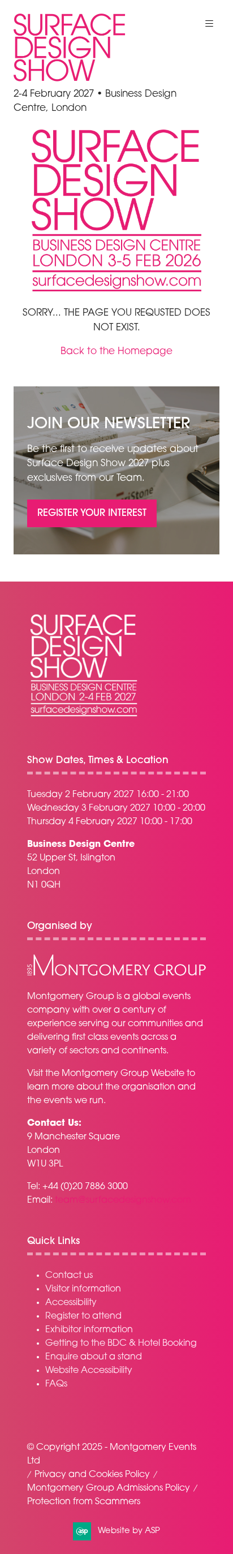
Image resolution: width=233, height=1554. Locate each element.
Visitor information (83, 1289)
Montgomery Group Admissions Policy (108, 1488)
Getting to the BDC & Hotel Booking (121, 1343)
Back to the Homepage (116, 351)
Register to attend (83, 1316)
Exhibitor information (89, 1330)
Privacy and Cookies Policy (92, 1474)
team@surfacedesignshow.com (123, 1200)
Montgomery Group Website (123, 1073)
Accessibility (71, 1302)
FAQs (56, 1384)
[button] (209, 24)
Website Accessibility (88, 1370)
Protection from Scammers (83, 1501)
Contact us (69, 1275)
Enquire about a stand (93, 1357)
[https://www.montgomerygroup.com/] (116, 974)
